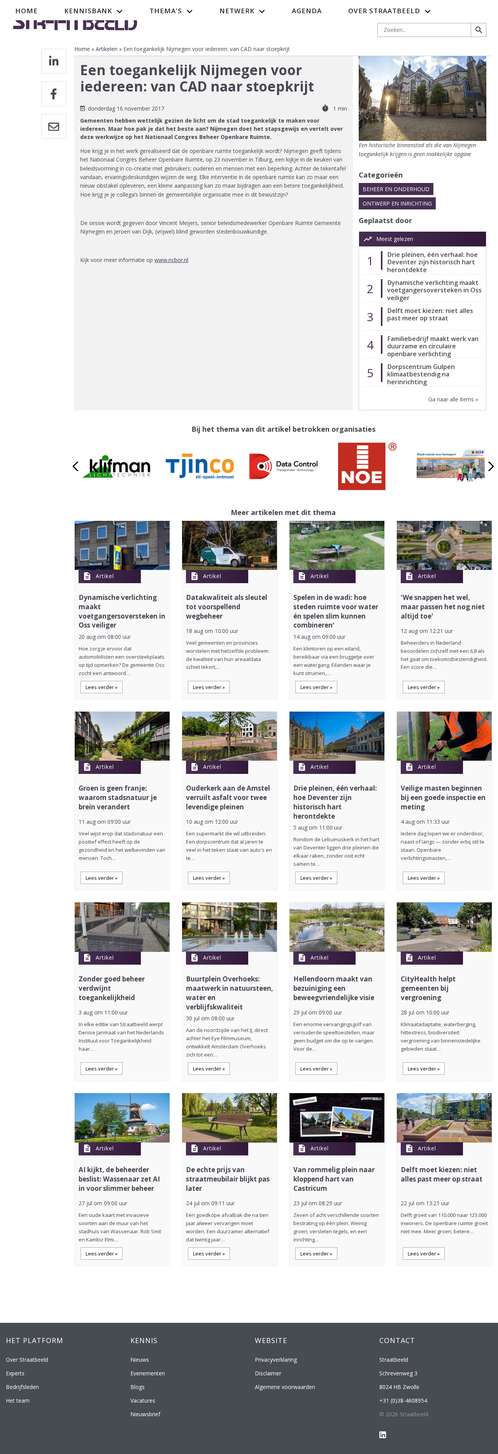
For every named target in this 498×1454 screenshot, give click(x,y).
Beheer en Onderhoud (396, 189)
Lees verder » (101, 687)
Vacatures (142, 1400)
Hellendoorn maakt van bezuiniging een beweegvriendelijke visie (333, 988)
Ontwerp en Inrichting (397, 203)
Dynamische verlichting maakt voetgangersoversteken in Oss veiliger (434, 290)
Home (26, 10)
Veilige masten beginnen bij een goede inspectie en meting (443, 797)
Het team (18, 1400)
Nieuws (139, 1359)
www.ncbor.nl (171, 260)
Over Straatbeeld (27, 1359)
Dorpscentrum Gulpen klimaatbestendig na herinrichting (421, 374)
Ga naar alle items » (453, 399)
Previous (77, 466)
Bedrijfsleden (22, 1387)
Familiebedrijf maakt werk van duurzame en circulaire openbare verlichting (433, 346)
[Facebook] (53, 93)
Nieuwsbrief (145, 1414)
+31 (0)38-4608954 (403, 1400)
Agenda (307, 10)
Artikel (105, 576)
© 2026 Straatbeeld (403, 1414)
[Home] (75, 21)
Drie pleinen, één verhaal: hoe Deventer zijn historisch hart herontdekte (432, 262)
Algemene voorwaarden (285, 1387)
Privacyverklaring (276, 1359)
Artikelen (106, 49)
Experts (15, 1373)
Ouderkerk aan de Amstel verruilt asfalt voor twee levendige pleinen (228, 797)
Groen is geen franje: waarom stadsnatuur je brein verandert (118, 797)
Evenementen (147, 1373)
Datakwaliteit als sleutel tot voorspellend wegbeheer (226, 607)
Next (489, 466)
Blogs (137, 1387)
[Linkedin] (53, 61)
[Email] (53, 126)
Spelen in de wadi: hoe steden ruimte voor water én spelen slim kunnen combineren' (335, 611)
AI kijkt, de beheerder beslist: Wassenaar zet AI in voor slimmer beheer (119, 1179)
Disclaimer (268, 1373)
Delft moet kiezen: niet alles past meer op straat (430, 314)
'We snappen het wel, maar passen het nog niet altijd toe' (443, 607)
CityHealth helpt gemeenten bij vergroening (428, 988)
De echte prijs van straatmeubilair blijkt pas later (228, 1179)
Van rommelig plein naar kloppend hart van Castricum (334, 1179)
